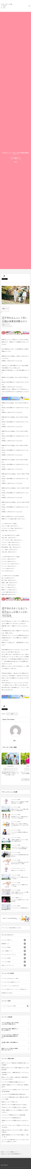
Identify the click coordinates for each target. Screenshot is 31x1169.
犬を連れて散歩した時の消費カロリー (10, 1043)
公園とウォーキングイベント (10, 769)
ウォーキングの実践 (16, 799)
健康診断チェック (13, 943)
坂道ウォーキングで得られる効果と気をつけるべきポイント (10, 1049)
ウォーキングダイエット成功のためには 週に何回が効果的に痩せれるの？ (10, 1036)
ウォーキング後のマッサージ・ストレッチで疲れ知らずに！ (15, 989)
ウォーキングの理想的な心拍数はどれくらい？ (13, 1082)
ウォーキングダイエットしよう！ (18, 868)
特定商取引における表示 (7, 993)
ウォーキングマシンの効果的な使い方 (19, 908)
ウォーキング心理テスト (13, 940)
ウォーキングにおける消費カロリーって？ (11, 982)
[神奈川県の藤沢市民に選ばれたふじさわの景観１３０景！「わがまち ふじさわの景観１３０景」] (10, 758)
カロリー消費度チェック (15, 158)
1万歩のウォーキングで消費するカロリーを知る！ (14, 1107)
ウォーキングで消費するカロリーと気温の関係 (13, 1115)
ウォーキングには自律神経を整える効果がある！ (14, 1094)
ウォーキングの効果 (16, 814)
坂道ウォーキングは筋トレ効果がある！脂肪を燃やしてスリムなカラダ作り (19, 825)
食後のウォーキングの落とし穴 (18, 870)
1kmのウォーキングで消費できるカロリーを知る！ (14, 1104)
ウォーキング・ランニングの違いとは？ (10, 985)
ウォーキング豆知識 (16, 875)
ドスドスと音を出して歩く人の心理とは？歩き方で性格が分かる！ (10, 1023)
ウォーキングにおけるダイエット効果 (10, 978)
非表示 (6, 308)
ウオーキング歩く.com (6, 5)
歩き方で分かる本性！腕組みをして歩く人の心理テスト (10, 1029)
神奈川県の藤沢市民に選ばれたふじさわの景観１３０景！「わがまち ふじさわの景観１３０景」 (10, 773)
